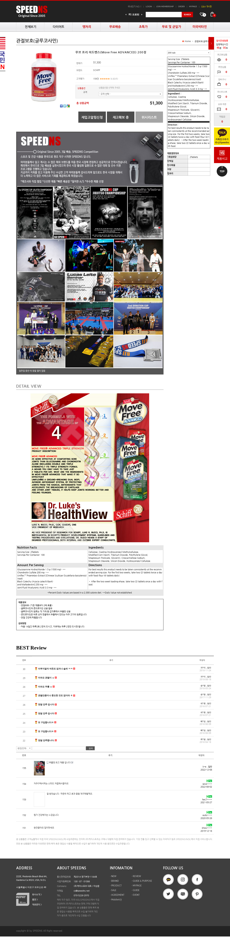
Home (188, 41)
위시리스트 (149, 117)
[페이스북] (61, 106)
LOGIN (149, 7)
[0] (212, 14)
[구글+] (68, 106)
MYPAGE (193, 7)
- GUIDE (135, 890)
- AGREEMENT (117, 895)
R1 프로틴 (134, 14)
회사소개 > (37, 894)
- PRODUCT (116, 886)
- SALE (113, 890)
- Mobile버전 (116, 900)
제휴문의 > (37, 904)
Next (141, 14)
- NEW (113, 876)
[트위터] (64, 106)
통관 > (35, 899)
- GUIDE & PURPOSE (142, 881)
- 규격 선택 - (104, 94)
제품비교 (222, 158)
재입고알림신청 (92, 117)
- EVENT (136, 895)
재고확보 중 (121, 117)
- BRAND (114, 881)
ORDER (181, 7)
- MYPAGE (137, 886)
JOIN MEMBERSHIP (165, 7)
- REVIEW (136, 876)
